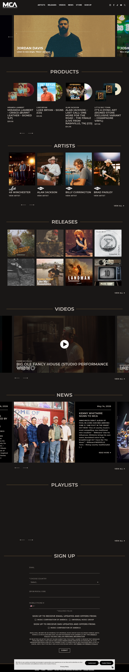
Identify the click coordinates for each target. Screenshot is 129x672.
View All (118, 206)
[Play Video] (64, 344)
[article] (64, 344)
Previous (9, 37)
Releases (52, 5)
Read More (104, 453)
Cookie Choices (88, 670)
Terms (79, 644)
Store (79, 5)
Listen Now (19, 243)
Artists (41, 5)
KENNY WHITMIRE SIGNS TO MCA (91, 414)
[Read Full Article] (44, 432)
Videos (62, 5)
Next (119, 37)
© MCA (37, 670)
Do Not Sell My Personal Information (68, 636)
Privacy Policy (91, 644)
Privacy (50, 670)
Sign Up (87, 5)
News (70, 5)
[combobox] (32, 606)
